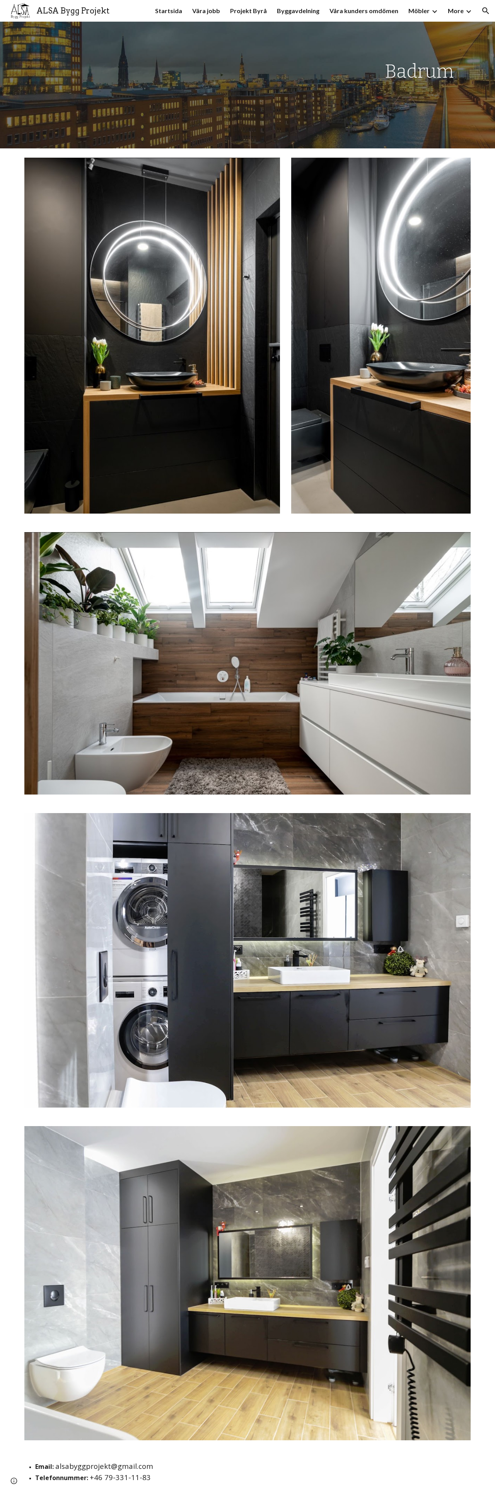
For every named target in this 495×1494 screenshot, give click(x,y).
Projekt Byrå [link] (248, 10)
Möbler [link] (419, 10)
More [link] (456, 10)
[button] (485, 11)
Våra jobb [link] (206, 10)
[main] (419, 85)
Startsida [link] (168, 10)
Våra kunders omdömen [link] (363, 10)
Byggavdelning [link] (298, 10)
